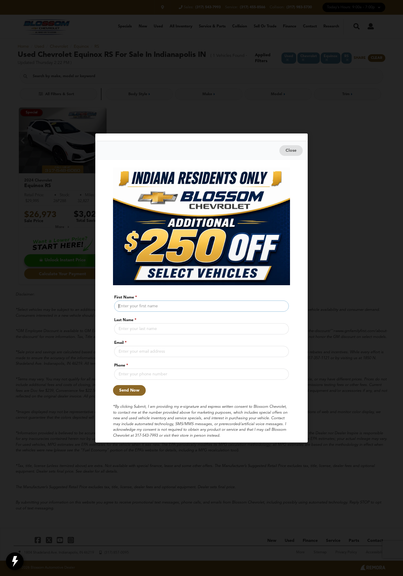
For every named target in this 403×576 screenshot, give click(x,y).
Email (120, 343)
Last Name (125, 320)
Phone (121, 365)
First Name (125, 297)
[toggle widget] (15, 561)
